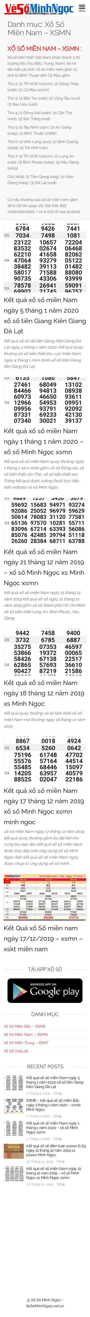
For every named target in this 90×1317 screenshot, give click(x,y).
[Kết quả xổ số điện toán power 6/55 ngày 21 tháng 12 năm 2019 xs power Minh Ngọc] (14, 1151)
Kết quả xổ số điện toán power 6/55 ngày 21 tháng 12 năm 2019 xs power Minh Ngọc (56, 1150)
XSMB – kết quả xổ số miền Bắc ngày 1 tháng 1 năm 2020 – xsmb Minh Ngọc (53, 1105)
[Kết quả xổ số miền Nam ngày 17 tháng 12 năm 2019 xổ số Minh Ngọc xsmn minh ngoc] (45, 759)
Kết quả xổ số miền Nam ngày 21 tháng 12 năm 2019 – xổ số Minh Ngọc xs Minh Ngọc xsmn (53, 1173)
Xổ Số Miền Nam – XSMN (26, 1034)
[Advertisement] (45, 1237)
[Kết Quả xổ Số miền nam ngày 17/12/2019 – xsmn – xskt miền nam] (45, 897)
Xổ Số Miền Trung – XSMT (26, 1043)
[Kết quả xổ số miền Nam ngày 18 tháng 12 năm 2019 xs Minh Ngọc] (45, 652)
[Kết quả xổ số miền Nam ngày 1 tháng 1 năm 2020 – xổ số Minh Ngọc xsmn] (45, 400)
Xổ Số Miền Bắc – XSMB (24, 1026)
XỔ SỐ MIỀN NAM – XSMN (43, 48)
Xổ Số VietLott (16, 1051)
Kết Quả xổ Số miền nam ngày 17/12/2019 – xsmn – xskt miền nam (43, 938)
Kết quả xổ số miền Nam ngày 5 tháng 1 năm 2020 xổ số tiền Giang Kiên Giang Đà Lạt (54, 1082)
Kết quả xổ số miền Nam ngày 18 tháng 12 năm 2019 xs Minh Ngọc (44, 693)
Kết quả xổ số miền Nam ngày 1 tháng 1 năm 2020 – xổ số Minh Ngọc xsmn (44, 441)
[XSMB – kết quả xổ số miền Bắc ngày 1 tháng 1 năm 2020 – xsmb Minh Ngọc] (14, 1105)
